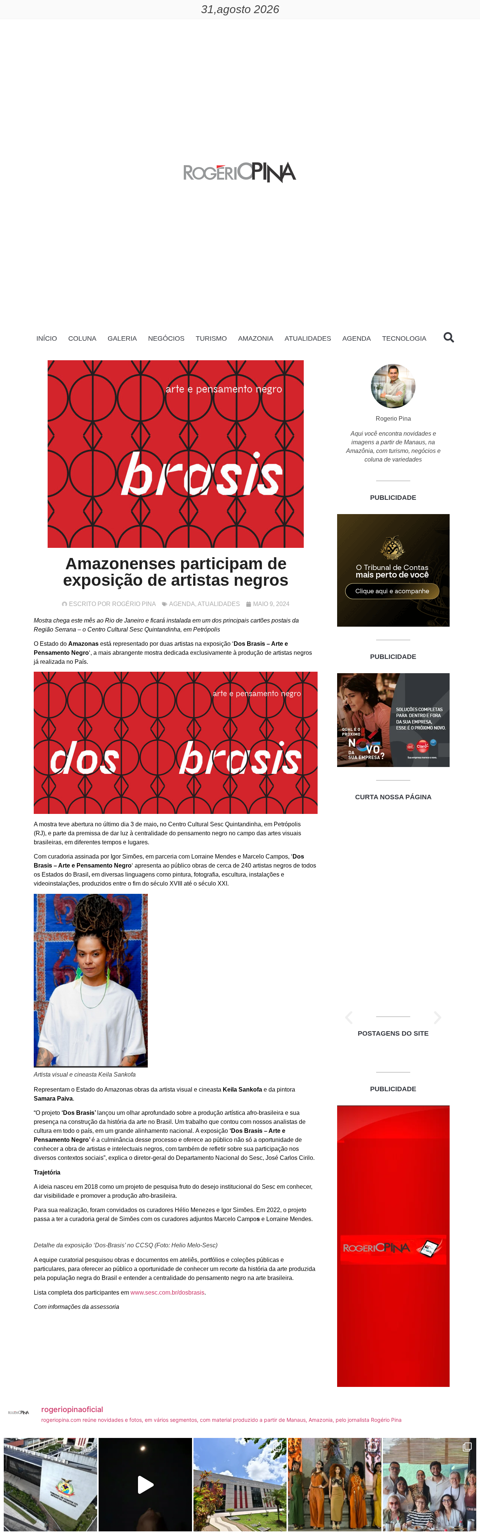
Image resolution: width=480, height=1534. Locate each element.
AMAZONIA (255, 338)
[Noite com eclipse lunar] (145, 1484)
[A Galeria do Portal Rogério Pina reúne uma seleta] (429, 1484)
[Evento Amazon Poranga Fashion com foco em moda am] (334, 1484)
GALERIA (122, 338)
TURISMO (211, 338)
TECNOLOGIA (404, 338)
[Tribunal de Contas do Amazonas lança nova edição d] (240, 1484)
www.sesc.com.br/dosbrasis (167, 1292)
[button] (348, 1017)
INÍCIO (46, 338)
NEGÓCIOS (166, 338)
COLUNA (82, 338)
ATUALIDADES (308, 338)
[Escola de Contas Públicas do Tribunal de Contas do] (50, 1484)
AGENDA (356, 338)
